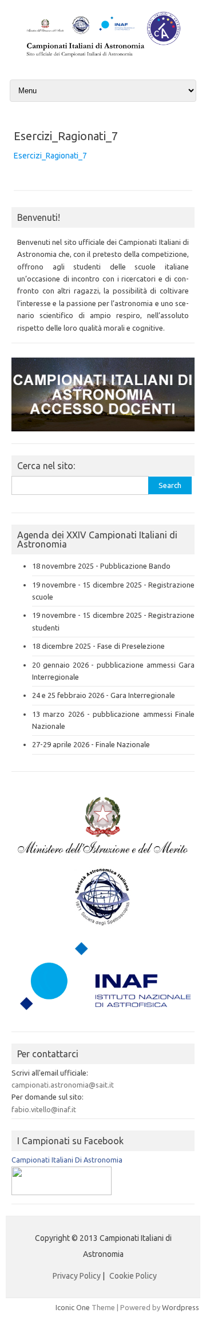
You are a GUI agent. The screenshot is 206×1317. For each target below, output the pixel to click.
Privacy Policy (77, 1275)
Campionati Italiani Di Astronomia (66, 1160)
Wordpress (180, 1307)
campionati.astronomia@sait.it (62, 1085)
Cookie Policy (133, 1275)
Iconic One (73, 1307)
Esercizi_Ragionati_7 (50, 155)
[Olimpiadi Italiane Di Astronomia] (61, 1192)
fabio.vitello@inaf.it (43, 1109)
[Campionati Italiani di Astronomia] (103, 57)
